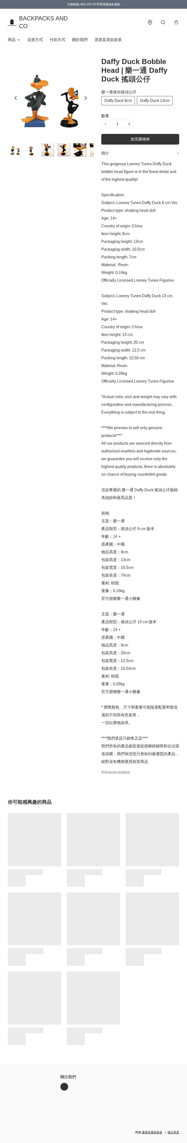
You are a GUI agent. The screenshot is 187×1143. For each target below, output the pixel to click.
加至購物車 (140, 139)
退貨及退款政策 (108, 40)
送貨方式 (35, 40)
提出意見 (173, 1132)
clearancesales (116, 772)
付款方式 (57, 40)
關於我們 (80, 40)
